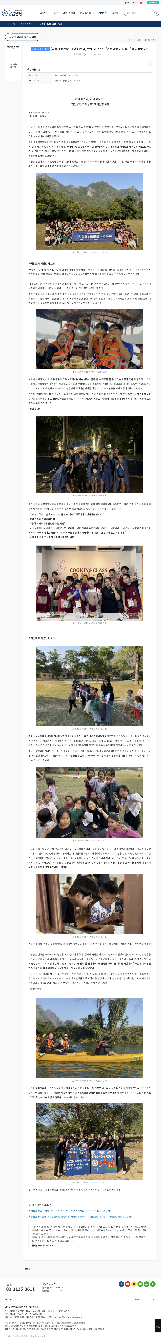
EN (128, 2)
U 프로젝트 (86, 12)
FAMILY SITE (139, 1299)
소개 (114, 12)
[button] (27, 1269)
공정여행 (44, 12)
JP (135, 2)
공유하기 (149, 62)
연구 (56, 12)
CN (143, 2)
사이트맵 (8, 1299)
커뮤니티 (103, 12)
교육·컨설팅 (69, 12)
